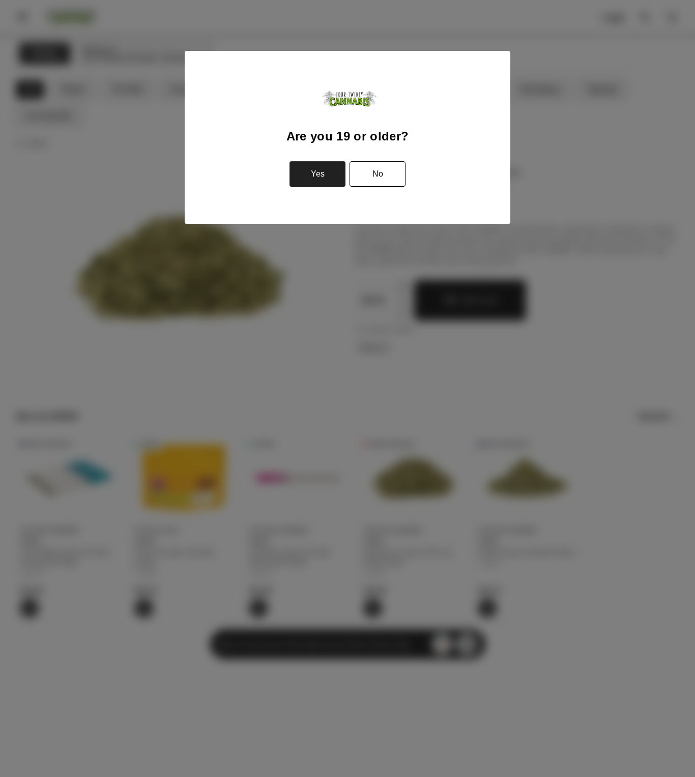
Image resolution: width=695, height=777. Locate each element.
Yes (318, 173)
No (377, 173)
